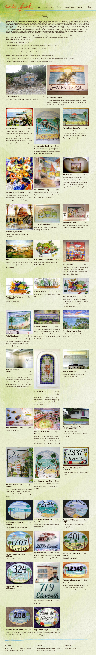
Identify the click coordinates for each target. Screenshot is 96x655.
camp (37, 7)
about (88, 7)
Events (21, 650)
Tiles (11, 648)
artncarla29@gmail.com (53, 648)
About (29, 648)
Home (6, 648)
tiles (45, 7)
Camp (6, 650)
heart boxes (56, 7)
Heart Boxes (14, 650)
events (80, 7)
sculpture (69, 7)
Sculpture (22, 648)
